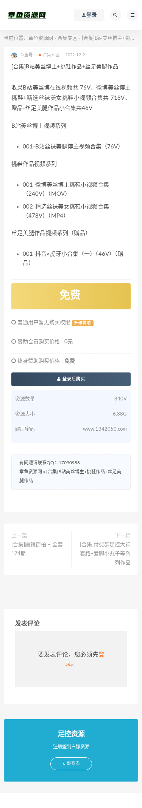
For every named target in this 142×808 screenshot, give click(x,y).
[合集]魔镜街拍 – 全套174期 (37, 549)
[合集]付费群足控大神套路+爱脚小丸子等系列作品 (105, 553)
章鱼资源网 (40, 38)
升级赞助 (82, 323)
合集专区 (67, 38)
